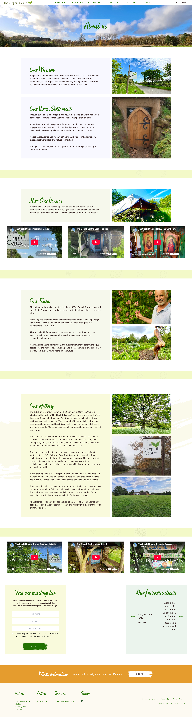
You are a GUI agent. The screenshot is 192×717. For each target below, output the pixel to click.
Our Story (113, 3)
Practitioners (95, 3)
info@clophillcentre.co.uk (64, 701)
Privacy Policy (172, 699)
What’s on (155, 699)
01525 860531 (182, 3)
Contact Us (73, 212)
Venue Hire (77, 3)
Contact (149, 3)
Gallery (131, 3)
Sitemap (182, 699)
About (163, 699)
